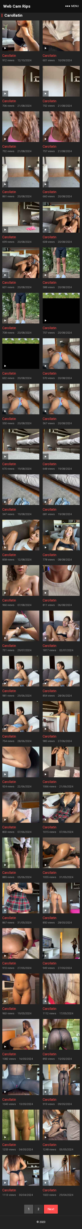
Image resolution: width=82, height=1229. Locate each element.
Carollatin (9, 56)
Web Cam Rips (16, 6)
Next (51, 1209)
